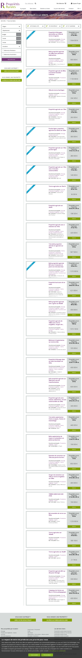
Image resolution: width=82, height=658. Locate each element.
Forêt (29, 631)
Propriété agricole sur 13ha (57, 109)
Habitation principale (54, 253)
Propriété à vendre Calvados (61, 636)
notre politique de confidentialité (57, 651)
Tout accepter (34, 655)
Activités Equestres (53, 115)
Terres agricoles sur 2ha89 (57, 552)
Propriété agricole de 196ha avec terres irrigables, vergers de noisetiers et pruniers (56, 322)
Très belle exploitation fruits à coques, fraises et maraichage (57, 419)
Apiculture (30, 632)
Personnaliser (47, 655)
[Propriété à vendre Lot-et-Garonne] (37, 58)
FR (78, 8)
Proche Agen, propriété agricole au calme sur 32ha (57, 129)
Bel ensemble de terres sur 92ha (57, 514)
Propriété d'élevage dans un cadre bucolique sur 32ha (57, 361)
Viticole (63, 251)
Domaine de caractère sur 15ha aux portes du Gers (57, 456)
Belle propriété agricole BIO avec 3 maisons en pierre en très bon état (56, 265)
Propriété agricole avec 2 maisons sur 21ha (57, 225)
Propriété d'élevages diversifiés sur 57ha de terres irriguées (56, 34)
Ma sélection (60, 3)
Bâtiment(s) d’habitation (10, 50)
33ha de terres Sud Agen (56, 90)
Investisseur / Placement (55, 252)
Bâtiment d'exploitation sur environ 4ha (56, 341)
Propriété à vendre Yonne (60, 634)
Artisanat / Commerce (54, 290)
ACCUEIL (3, 21)
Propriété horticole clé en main (57, 283)
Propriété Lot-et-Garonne (74, 33)
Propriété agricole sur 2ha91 (56, 206)
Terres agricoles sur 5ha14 (57, 186)
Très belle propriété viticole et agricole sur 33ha (56, 245)
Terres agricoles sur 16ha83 (55, 533)
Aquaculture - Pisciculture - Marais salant (38, 634)
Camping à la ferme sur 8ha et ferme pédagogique (57, 591)
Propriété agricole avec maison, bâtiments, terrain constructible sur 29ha (57, 399)
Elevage (63, 39)
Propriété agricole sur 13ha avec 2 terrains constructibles (57, 168)
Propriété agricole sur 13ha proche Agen (57, 148)
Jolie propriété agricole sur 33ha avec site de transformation (57, 380)
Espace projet (76, 3)
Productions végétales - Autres (56, 40)
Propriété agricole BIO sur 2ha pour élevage (57, 572)
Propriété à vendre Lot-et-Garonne (63, 632)
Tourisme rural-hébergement (56, 61)
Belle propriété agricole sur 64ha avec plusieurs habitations (56, 53)
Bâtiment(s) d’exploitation (10, 54)
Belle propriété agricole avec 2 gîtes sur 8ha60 (56, 302)
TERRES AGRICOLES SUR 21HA (56, 495)
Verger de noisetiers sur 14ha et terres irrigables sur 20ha (56, 476)
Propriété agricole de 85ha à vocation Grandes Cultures (57, 72)
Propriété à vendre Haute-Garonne (62, 631)
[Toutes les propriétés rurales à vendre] (10, 7)
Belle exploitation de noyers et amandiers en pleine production (56, 438)
